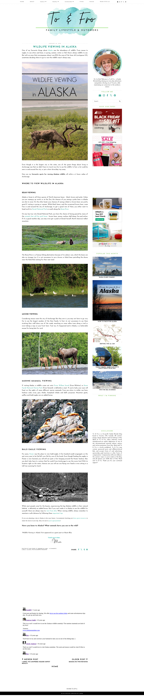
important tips (58, 513)
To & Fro (74, 689)
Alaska (50, 50)
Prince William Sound (61, 385)
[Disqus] (55, 580)
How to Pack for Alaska (107, 321)
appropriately (56, 520)
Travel (54, 1)
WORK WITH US (105, 1)
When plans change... (107, 277)
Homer (31, 454)
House (92, 1)
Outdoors (68, 1)
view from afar (51, 511)
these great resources (80, 518)
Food (82, 1)
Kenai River (65, 209)
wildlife (44, 549)
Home (22, 1)
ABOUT (32, 1)
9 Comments (53, 548)
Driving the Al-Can (107, 343)
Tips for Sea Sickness (107, 390)
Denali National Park (39, 209)
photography (36, 549)
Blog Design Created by (72, 693)
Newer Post (36, 661)
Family (42, 1)
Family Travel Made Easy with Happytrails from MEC (107, 368)
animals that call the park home (36, 216)
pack (50, 520)
